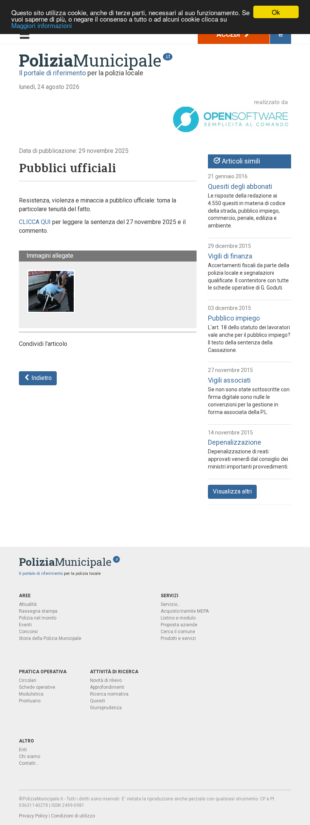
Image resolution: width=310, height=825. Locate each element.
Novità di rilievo (106, 680)
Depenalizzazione (234, 442)
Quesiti (97, 701)
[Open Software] (230, 116)
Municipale (90, 60)
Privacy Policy (33, 816)
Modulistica (31, 694)
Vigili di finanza (230, 256)
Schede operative (37, 687)
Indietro (41, 377)
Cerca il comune (178, 631)
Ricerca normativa (109, 694)
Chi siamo (29, 756)
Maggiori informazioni (41, 25)
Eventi (25, 624)
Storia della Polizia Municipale (50, 638)
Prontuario (29, 701)
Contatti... (29, 763)
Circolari (27, 680)
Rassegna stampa (38, 611)
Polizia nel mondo (37, 618)
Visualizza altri (232, 491)
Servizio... (171, 604)
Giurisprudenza (106, 707)
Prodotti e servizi (178, 638)
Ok (276, 12)
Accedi (229, 34)
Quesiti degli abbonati (240, 186)
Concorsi (28, 631)
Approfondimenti (107, 687)
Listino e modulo (178, 618)
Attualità (28, 604)
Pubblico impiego (234, 318)
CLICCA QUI (35, 222)
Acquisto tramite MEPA (185, 611)
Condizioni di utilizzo (73, 816)
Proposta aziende (179, 624)
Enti (23, 749)
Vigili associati (229, 380)
